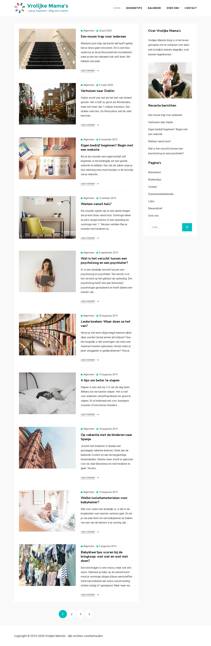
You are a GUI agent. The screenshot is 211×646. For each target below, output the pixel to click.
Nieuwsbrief (155, 208)
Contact (191, 8)
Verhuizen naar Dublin (97, 91)
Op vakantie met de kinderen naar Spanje (106, 437)
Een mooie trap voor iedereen (103, 36)
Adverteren (154, 172)
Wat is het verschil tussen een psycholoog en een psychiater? (104, 260)
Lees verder (88, 70)
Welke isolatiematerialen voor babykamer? (104, 500)
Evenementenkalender (161, 194)
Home (117, 8)
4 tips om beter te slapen (100, 380)
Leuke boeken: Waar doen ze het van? (105, 323)
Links (151, 201)
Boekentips (134, 8)
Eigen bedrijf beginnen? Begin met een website (107, 147)
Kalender (154, 8)
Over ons (172, 8)
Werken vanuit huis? (96, 204)
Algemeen (89, 30)
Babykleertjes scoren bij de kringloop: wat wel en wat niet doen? (104, 556)
